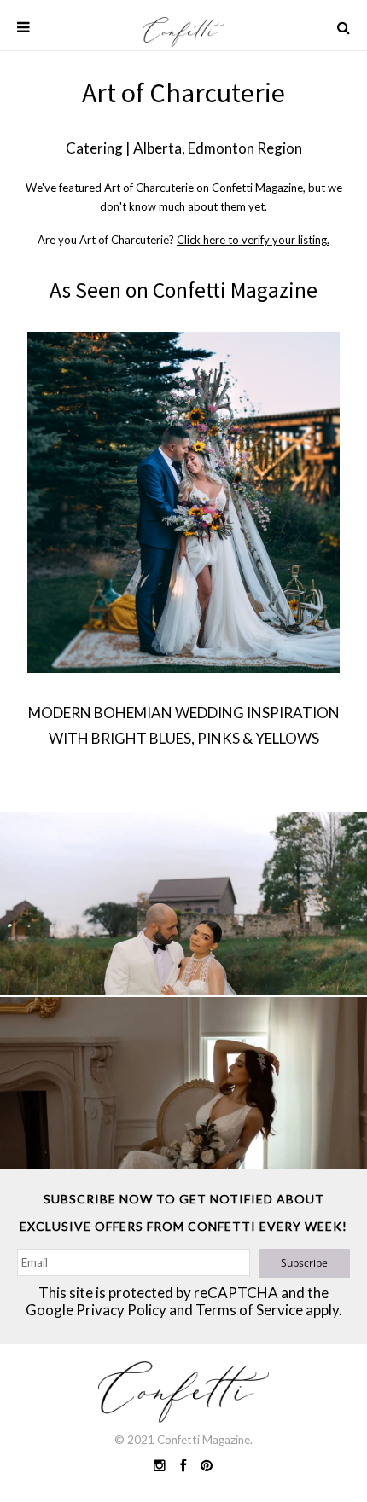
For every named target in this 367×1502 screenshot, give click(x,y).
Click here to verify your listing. (253, 239)
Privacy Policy (121, 1310)
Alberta (157, 148)
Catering (94, 148)
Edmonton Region (245, 148)
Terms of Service (249, 1310)
